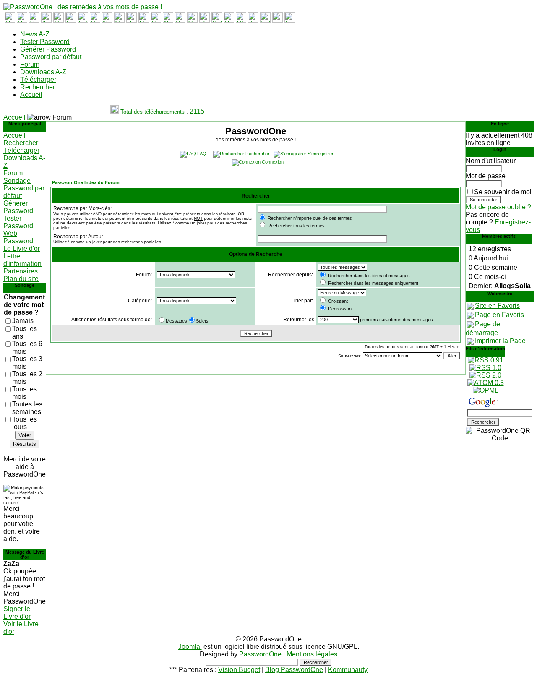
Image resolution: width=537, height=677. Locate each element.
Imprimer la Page (500, 340)
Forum (29, 64)
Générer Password (48, 49)
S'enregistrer (321, 153)
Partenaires (20, 271)
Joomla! (190, 646)
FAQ (201, 153)
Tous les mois (24, 392)
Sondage (17, 180)
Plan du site (21, 278)
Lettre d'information (22, 260)
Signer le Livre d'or (17, 612)
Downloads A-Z (43, 72)
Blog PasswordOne (294, 669)
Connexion (273, 161)
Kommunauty (348, 669)
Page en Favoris (499, 314)
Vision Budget (239, 669)
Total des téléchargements (149, 112)
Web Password (18, 237)
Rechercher (37, 87)
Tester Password (45, 41)
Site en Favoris (497, 305)
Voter (24, 435)
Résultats (24, 444)
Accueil (31, 94)
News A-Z (35, 34)
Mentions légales (312, 654)
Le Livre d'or (21, 248)
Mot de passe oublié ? (498, 207)
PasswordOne (260, 654)
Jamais (23, 320)
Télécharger (38, 79)
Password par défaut (50, 56)
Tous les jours (24, 423)
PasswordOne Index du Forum (86, 182)
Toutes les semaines (27, 408)
